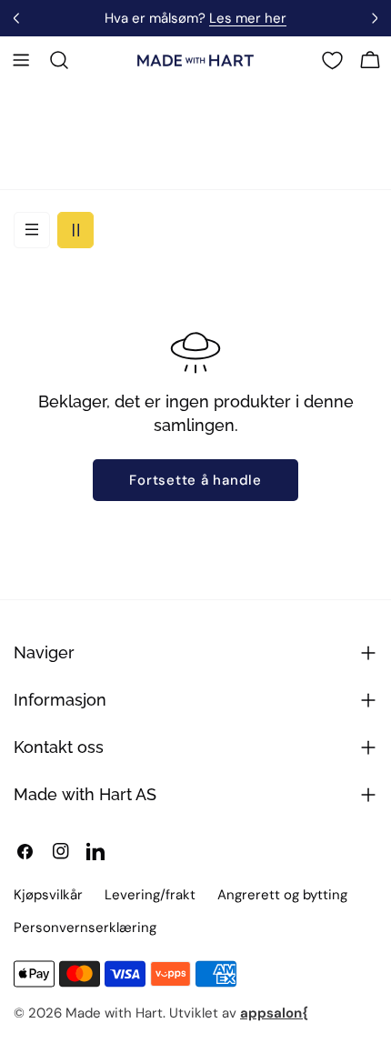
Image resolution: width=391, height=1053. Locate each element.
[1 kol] (32, 230)
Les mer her (247, 18)
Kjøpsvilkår (48, 895)
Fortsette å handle (195, 480)
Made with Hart (114, 1013)
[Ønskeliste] (332, 60)
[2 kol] (75, 230)
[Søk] (59, 60)
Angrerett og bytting (282, 895)
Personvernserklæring (85, 927)
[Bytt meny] (21, 60)
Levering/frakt (150, 895)
